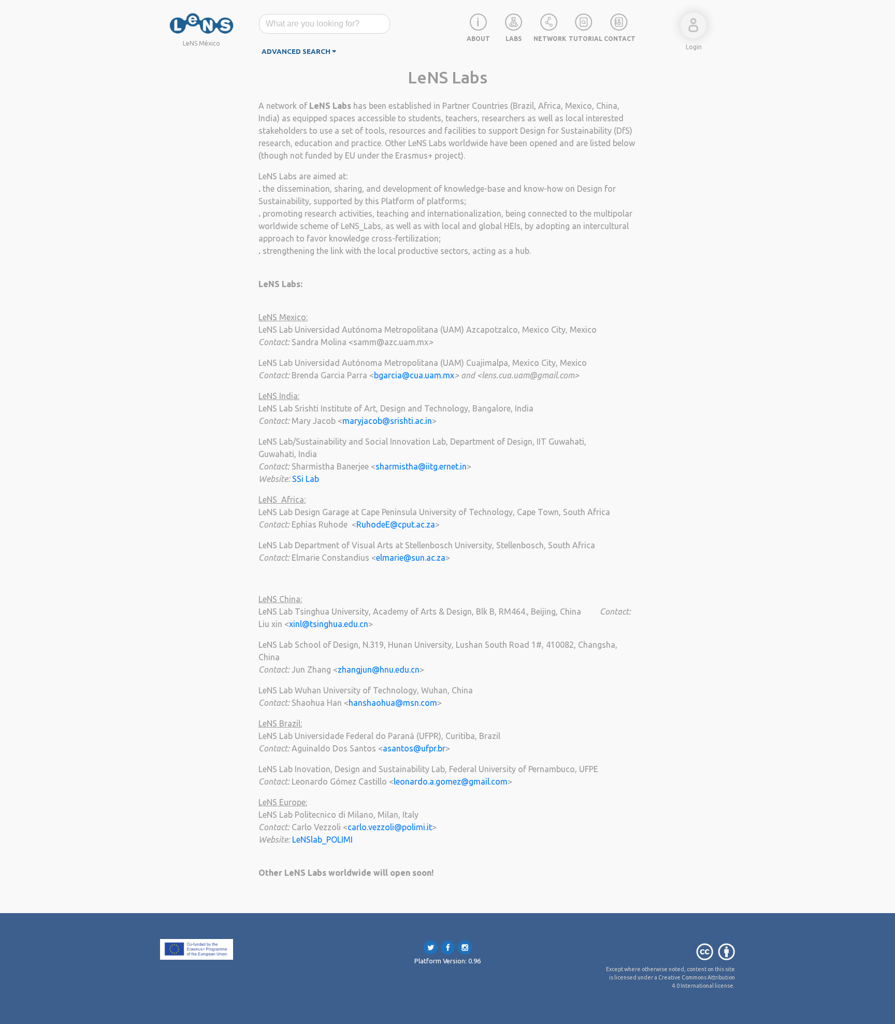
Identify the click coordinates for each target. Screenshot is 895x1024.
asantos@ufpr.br (414, 748)
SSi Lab (305, 478)
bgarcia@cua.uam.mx (414, 375)
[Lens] (201, 22)
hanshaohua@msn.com (393, 702)
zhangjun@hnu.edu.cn (379, 669)
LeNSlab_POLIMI (322, 839)
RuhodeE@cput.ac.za (395, 524)
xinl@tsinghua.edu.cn (328, 624)
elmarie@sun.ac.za (410, 557)
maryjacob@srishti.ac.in (387, 420)
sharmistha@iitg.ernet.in (421, 466)
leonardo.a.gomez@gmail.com (451, 781)
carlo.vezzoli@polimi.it (390, 827)
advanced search (297, 51)
